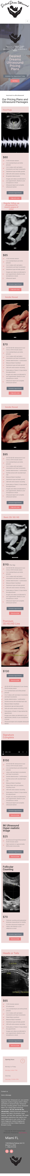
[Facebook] (11, 1151)
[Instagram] (7, 1151)
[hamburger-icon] (27, 21)
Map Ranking (23, 1132)
